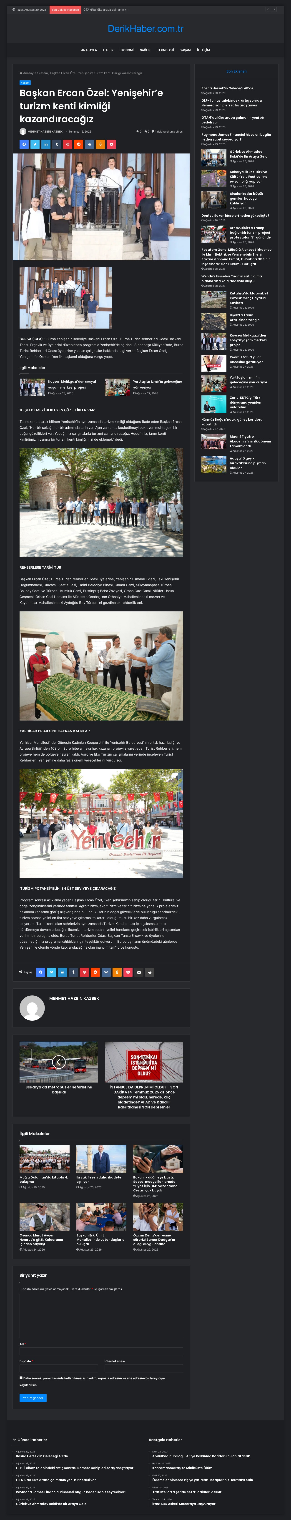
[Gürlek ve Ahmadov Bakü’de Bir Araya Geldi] (213, 157)
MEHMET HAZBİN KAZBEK (45, 131)
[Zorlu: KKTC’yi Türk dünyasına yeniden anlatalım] (213, 404)
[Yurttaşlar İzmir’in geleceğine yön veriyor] (117, 387)
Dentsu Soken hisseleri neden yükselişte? (235, 215)
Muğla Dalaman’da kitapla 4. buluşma (44, 1179)
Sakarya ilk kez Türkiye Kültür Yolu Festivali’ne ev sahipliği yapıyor (248, 177)
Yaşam (185, 50)
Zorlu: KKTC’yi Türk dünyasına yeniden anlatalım (245, 402)
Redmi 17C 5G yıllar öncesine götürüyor (246, 359)
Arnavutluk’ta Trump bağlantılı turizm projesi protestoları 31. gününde (250, 233)
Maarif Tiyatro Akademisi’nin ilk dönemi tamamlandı (250, 441)
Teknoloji (165, 50)
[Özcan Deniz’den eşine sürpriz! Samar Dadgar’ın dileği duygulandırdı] (158, 1217)
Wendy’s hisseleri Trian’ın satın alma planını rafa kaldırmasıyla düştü (231, 278)
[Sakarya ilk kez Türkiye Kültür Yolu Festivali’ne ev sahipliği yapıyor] (213, 178)
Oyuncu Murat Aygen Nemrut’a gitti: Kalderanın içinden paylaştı (41, 1239)
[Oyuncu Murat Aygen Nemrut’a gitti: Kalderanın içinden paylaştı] (45, 1217)
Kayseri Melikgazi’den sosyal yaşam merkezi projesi (248, 340)
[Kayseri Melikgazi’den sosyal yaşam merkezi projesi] (32, 387)
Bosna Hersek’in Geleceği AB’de (227, 88)
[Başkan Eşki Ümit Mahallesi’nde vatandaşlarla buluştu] (101, 1217)
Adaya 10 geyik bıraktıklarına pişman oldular (248, 463)
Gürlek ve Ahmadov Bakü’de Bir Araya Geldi (249, 154)
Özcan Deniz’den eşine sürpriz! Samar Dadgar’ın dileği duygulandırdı (154, 1239)
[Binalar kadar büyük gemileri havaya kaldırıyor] (213, 200)
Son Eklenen (236, 71)
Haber (108, 50)
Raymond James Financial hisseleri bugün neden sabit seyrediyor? (236, 137)
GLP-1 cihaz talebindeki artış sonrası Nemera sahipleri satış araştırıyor (231, 103)
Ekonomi (127, 50)
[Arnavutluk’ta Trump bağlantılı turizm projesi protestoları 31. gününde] (213, 234)
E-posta (26, 1361)
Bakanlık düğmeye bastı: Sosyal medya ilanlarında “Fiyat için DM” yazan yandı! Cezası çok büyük (156, 1184)
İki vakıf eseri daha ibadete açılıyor (98, 1179)
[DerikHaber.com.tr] (145, 28)
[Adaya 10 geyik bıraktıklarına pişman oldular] (213, 464)
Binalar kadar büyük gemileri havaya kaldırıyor (246, 198)
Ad (23, 1344)
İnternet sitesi (115, 1361)
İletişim (203, 50)
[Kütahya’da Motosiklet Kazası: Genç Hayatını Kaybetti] (213, 299)
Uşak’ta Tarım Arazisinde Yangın (245, 317)
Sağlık (145, 50)
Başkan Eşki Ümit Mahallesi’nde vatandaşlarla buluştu (100, 1239)
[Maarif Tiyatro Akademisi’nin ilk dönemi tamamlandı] (213, 441)
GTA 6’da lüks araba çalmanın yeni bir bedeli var (116, 9)
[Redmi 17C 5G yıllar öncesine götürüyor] (213, 363)
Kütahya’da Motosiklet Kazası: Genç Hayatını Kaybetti (249, 298)
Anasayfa (89, 50)
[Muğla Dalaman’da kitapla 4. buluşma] (45, 1159)
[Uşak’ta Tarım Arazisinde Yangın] (213, 321)
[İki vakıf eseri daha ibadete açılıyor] (101, 1159)
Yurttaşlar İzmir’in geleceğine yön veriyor (248, 379)
